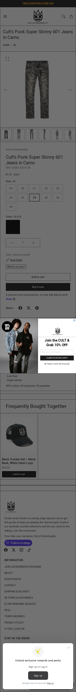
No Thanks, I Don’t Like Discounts (57, 364)
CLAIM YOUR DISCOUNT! (57, 358)
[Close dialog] (74, 320)
